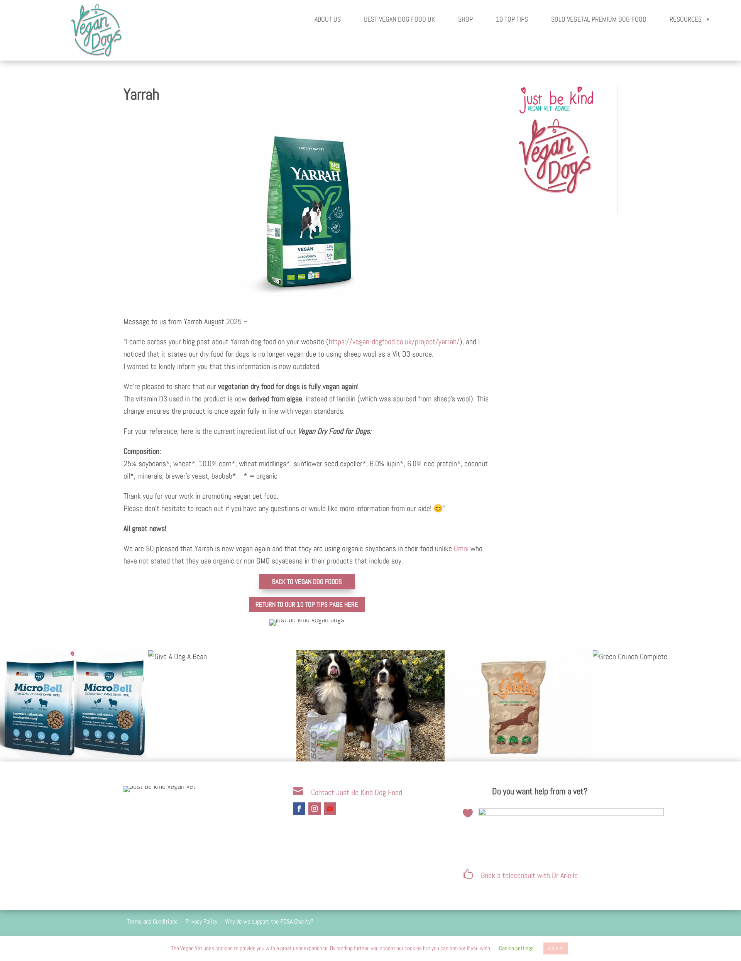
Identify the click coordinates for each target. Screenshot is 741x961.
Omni (461, 548)
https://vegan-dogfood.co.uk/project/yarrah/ (394, 342)
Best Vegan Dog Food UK (399, 19)
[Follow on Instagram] (314, 808)
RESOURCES (686, 19)
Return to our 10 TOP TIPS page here (306, 604)
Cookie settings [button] (516, 948)
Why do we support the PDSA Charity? (269, 921)
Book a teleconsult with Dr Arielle (529, 875)
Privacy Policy (201, 921)
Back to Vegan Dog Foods (307, 581)
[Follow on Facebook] (299, 808)
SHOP (465, 19)
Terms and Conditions (152, 921)
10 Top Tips (512, 19)
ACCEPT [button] (555, 948)
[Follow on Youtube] (330, 808)
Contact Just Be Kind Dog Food (356, 792)
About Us (328, 19)
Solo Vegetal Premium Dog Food (598, 19)
